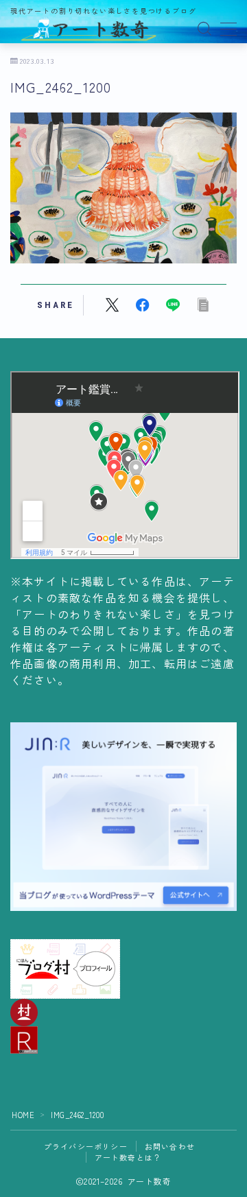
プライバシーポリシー (86, 1146)
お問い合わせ (170, 1146)
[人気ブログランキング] (123, 1040)
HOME (23, 1114)
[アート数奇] (89, 29)
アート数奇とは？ (128, 1157)
